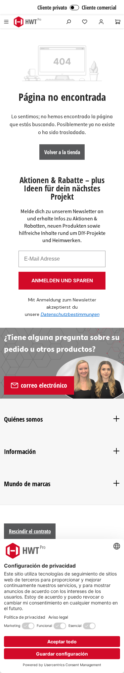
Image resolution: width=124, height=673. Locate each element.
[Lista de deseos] (84, 21)
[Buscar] (68, 21)
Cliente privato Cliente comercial (76, 7)
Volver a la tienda (62, 152)
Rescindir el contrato (30, 531)
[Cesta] (117, 21)
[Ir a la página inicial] (27, 21)
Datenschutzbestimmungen (70, 314)
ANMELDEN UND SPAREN (62, 280)
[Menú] (6, 21)
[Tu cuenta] (101, 21)
